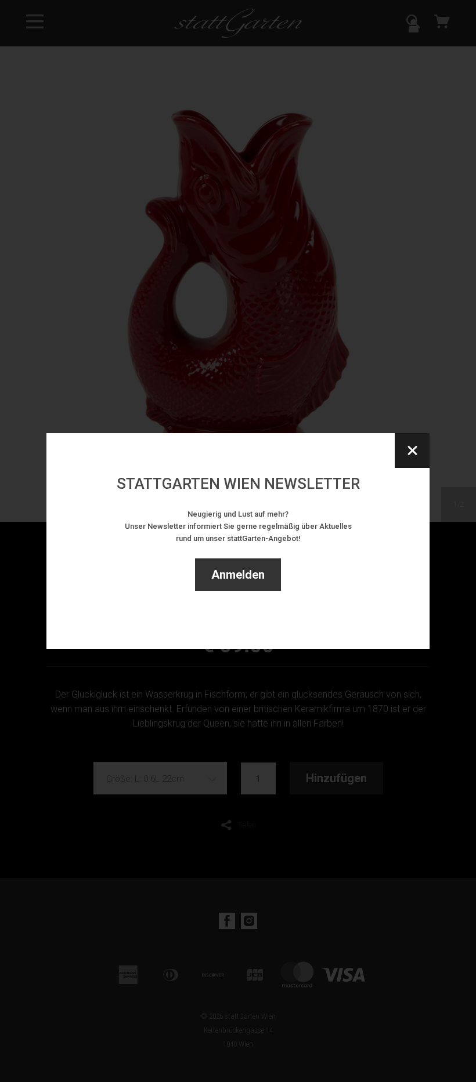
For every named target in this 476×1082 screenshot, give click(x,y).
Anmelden (238, 575)
